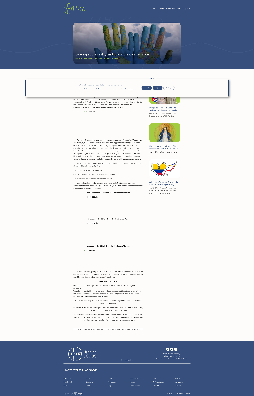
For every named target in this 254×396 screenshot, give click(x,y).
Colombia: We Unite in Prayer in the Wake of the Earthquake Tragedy (163, 183)
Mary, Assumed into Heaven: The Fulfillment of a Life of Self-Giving (163, 147)
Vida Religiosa (169, 116)
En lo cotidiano (169, 190)
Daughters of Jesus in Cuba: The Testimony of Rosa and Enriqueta (163, 108)
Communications (127, 360)
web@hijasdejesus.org (171, 353)
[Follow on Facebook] (167, 349)
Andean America (166, 188)
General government (94, 58)
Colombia (160, 190)
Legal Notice (178, 393)
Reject (158, 88)
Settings (169, 88)
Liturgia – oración (166, 152)
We (154, 8)
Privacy (169, 393)
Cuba (174, 113)
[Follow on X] (171, 349)
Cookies (187, 393)
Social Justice (169, 193)
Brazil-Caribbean (166, 113)
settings (130, 89)
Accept (146, 88)
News (161, 8)
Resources (170, 8)
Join (178, 8)
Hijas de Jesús (108, 58)
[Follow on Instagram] (175, 349)
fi (175, 190)
